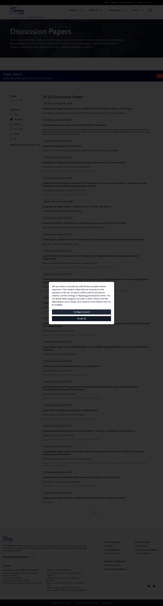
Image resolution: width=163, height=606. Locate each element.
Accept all (81, 318)
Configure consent (81, 312)
